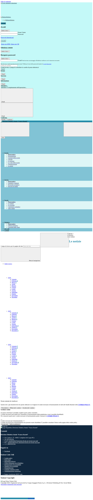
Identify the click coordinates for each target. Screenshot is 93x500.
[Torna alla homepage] (46, 121)
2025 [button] (9, 311)
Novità (71, 235)
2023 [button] (9, 378)
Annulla (3, 119)
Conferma (9, 119)
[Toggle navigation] (15, 129)
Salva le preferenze (15, 424)
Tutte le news (8, 264)
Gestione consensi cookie (11, 469)
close (2, 137)
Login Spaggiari (47, 64)
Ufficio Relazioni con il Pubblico (13, 463)
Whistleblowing (8, 468)
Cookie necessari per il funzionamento (12, 421)
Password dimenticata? (7, 37)
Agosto (14, 290)
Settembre (14, 292)
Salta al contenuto (6, 1)
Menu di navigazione (34, 260)
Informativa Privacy (10, 461)
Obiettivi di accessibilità (11, 466)
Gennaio (14, 279)
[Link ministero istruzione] (9, 3)
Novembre (15, 295)
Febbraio (15, 281)
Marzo (14, 282)
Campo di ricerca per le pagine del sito (12, 246)
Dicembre (14, 297)
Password (20, 34)
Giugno (14, 287)
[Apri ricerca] (78, 129)
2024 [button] (9, 344)
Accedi (3, 23)
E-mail (20, 60)
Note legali (7, 460)
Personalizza (4, 408)
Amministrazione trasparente (12, 471)
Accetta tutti (28, 408)
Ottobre (14, 294)
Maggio (14, 286)
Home (70, 233)
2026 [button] (9, 277)
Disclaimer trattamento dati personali (11, 484)
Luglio (13, 289)
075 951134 (10, 439)
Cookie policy (8, 458)
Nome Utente (22, 32)
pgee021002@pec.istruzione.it (24, 442)
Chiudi (3, 74)
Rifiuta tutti (15, 408)
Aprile (13, 284)
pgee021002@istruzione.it (23, 441)
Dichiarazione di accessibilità (12, 464)
